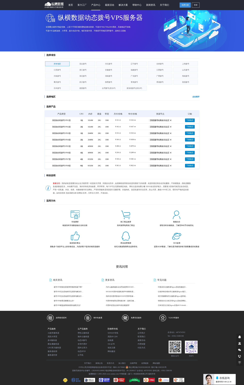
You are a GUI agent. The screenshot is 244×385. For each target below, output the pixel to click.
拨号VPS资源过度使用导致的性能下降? (68, 287)
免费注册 (185, 5)
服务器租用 (52, 351)
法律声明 (133, 363)
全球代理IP (82, 344)
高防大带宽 (52, 337)
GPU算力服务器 (54, 348)
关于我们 (87, 363)
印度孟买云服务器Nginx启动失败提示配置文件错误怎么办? (173, 287)
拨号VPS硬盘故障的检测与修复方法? (67, 305)
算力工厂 (82, 5)
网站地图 (156, 363)
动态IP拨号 (82, 340)
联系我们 (141, 337)
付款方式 (141, 348)
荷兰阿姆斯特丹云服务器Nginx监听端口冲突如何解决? (173, 296)
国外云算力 (82, 348)
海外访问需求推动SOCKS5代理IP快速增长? (121, 296)
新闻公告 (99, 363)
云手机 (80, 355)
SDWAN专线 (113, 333)
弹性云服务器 (83, 333)
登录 (195, 5)
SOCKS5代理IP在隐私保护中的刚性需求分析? (121, 292)
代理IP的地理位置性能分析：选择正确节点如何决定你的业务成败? (121, 301)
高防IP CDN (113, 337)
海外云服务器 (83, 337)
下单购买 (189, 120)
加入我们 (122, 363)
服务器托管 (52, 355)
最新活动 (109, 5)
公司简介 (141, 333)
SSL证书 (111, 344)
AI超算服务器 (53, 333)
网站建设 (111, 351)
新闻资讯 (150, 5)
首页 (70, 5)
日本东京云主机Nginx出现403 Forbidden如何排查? (173, 305)
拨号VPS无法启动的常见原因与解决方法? (69, 292)
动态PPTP (82, 351)
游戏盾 (110, 340)
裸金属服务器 (53, 344)
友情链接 (144, 363)
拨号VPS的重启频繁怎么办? (64, 301)
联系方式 (110, 363)
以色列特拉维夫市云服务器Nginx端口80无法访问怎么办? (173, 292)
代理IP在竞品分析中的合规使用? (118, 305)
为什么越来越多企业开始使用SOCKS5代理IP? (121, 287)
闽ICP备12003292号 (158, 367)
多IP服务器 (52, 340)
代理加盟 (141, 344)
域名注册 (111, 348)
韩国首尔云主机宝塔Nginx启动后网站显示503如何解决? (173, 301)
